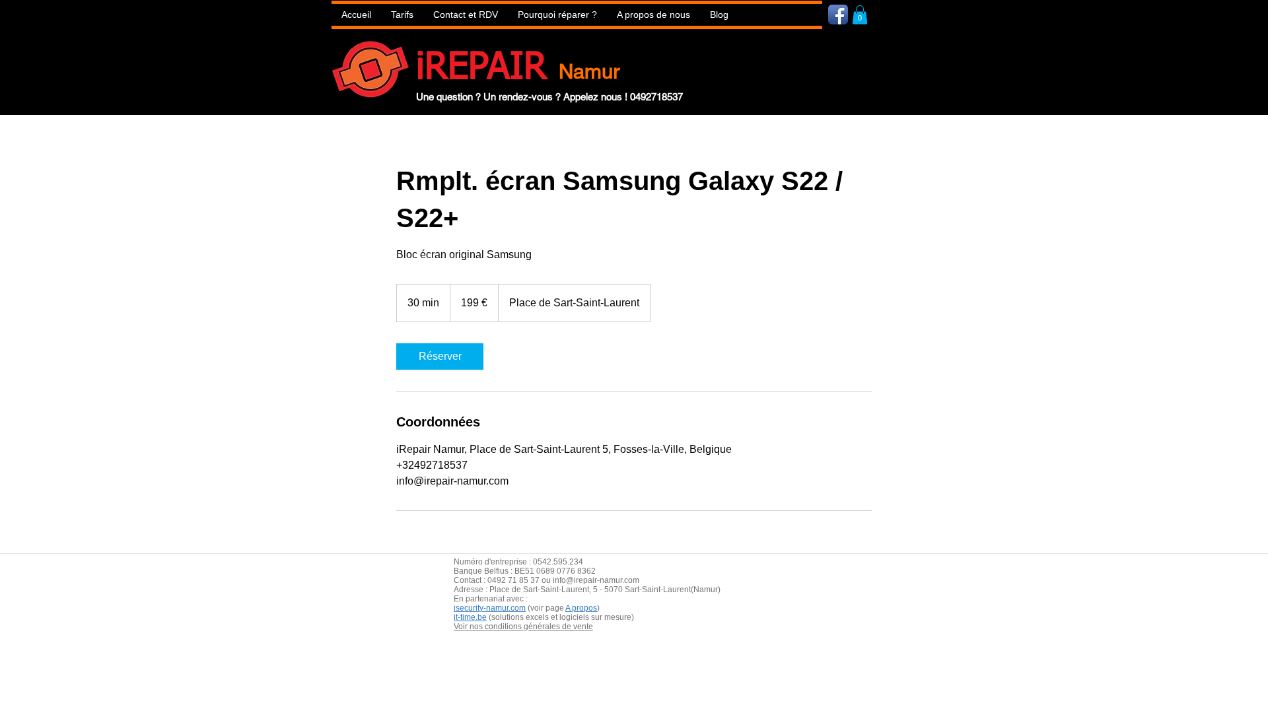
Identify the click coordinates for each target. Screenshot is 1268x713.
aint (552, 589)
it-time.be (470, 617)
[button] (557, 15)
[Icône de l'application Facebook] (838, 14)
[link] (439, 356)
